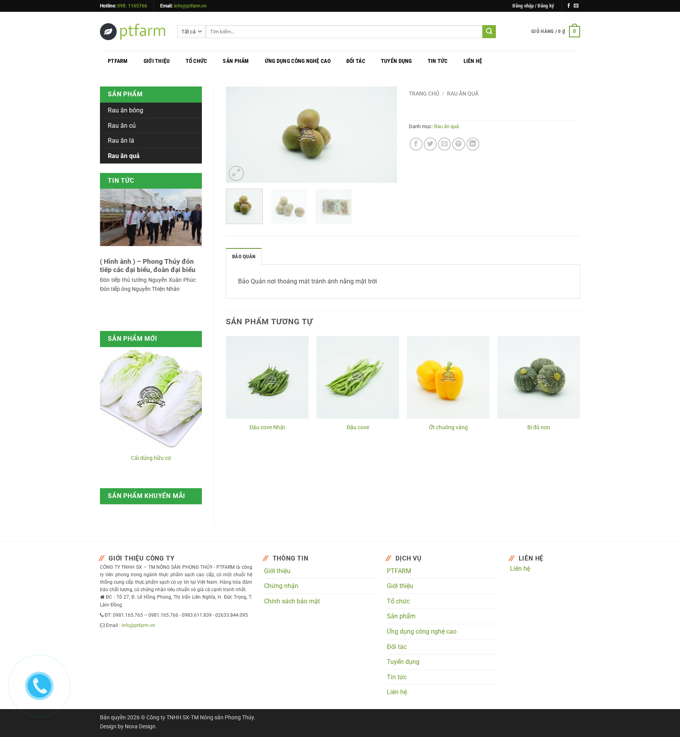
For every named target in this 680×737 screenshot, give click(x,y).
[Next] (384, 134)
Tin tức (438, 61)
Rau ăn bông (125, 110)
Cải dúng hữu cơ (151, 458)
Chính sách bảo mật (292, 601)
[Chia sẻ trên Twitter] (430, 144)
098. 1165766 (132, 6)
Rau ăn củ (122, 125)
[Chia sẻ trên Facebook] (416, 144)
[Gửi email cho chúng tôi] (576, 6)
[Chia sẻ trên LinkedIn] (472, 144)
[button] (533, 6)
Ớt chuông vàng (448, 427)
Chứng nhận (281, 586)
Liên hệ (473, 61)
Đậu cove (358, 427)
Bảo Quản (243, 256)
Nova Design (140, 726)
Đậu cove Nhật (267, 427)
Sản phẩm (236, 61)
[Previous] (239, 134)
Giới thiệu (157, 61)
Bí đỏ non (538, 427)
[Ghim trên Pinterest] (458, 144)
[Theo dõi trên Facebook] (568, 6)
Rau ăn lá (121, 140)
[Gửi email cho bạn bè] (444, 144)
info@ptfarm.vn (190, 6)
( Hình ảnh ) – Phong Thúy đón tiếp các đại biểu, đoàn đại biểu (148, 266)
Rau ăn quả (463, 93)
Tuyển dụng (396, 61)
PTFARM (118, 61)
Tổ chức (196, 61)
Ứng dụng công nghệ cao (298, 61)
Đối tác (355, 61)
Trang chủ (424, 93)
